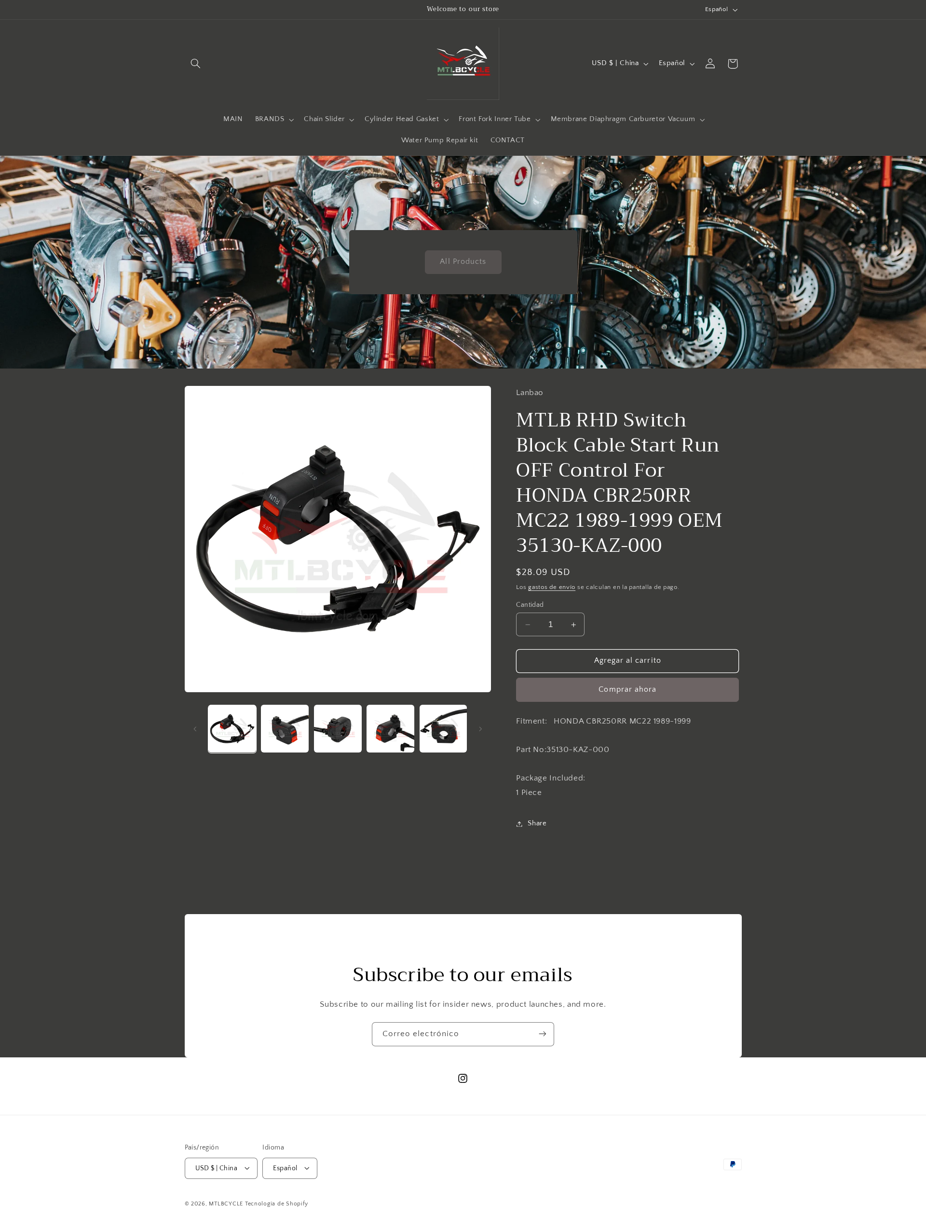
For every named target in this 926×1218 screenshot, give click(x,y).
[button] (196, 64)
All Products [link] (463, 262)
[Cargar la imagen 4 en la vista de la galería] (390, 729)
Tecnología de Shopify (276, 1203)
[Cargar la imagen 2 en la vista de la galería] (285, 729)
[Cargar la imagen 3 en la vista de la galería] (338, 729)
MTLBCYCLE (226, 1203)
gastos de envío (551, 587)
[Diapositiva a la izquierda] (195, 728)
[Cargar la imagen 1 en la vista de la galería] (232, 729)
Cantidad (530, 605)
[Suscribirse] (542, 1034)
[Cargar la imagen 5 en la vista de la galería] (443, 729)
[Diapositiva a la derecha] (480, 728)
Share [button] (537, 823)
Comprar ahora (627, 689)
